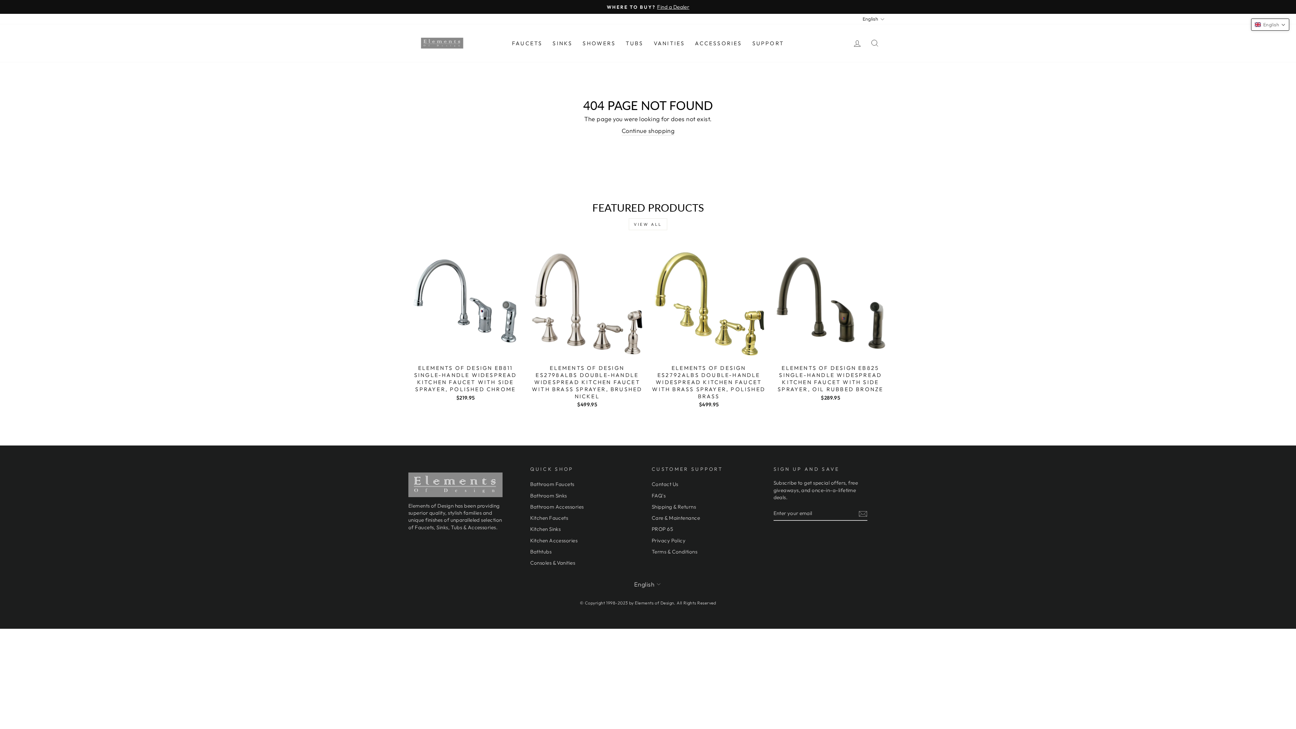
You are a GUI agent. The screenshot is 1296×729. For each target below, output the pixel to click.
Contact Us (665, 484)
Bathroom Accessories (557, 507)
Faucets (527, 43)
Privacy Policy (668, 540)
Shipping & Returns (674, 507)
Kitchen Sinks (545, 529)
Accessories (718, 43)
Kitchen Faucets (549, 518)
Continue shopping (648, 131)
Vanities (669, 43)
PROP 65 (662, 529)
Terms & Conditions (674, 551)
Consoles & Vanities (552, 563)
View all (648, 224)
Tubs (635, 43)
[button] (1270, 24)
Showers (599, 43)
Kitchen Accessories (554, 540)
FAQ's (659, 495)
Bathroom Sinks (548, 495)
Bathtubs (541, 551)
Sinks (562, 43)
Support (768, 43)
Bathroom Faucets (552, 484)
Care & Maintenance (676, 518)
